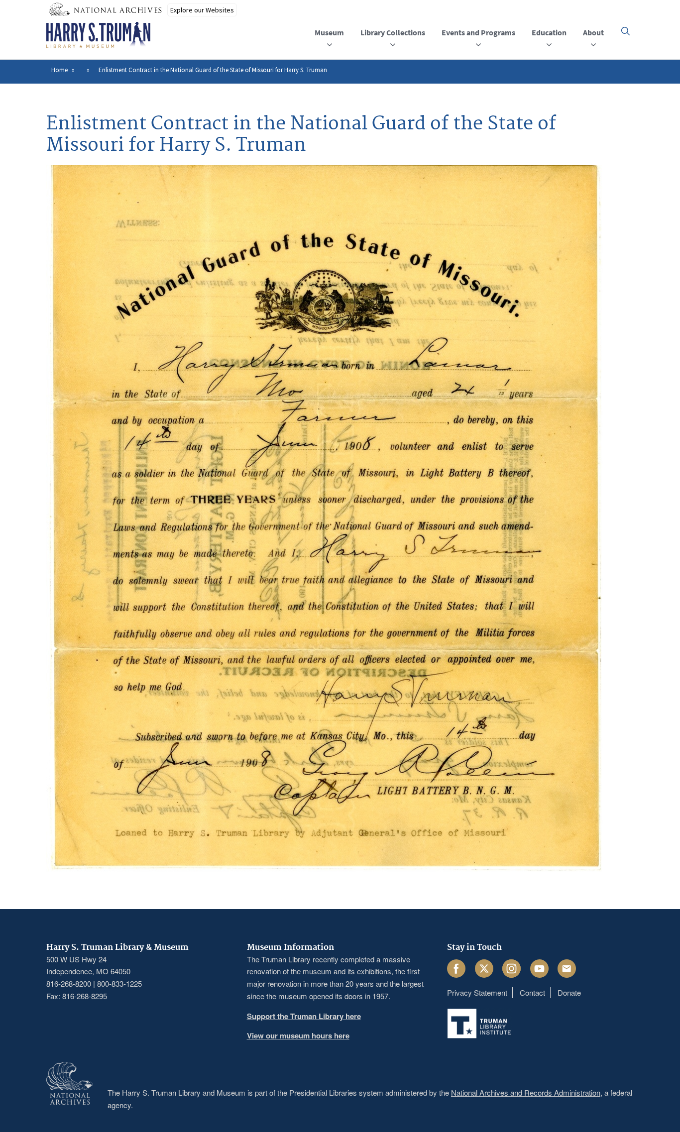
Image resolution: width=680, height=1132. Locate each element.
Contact (532, 992)
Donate (569, 992)
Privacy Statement (477, 992)
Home (59, 70)
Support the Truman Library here (304, 1016)
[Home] (98, 35)
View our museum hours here (298, 1035)
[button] (625, 31)
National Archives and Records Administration (525, 1092)
